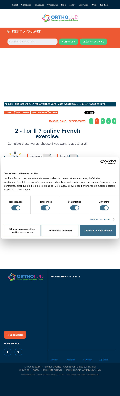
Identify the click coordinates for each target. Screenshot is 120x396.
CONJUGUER (68, 41)
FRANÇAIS (53, 121)
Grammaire (39, 5)
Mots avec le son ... (68, 104)
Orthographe (52, 5)
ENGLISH (63, 121)
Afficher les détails (100, 219)
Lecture (72, 5)
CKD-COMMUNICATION (88, 369)
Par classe (104, 5)
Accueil (15, 5)
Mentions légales (33, 366)
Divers (94, 5)
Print (9, 113)
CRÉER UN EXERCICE (93, 41)
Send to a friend (22, 113)
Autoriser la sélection (60, 230)
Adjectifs (71, 359)
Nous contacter (15, 334)
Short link (53, 113)
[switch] (45, 207)
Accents (54, 359)
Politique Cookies (52, 366)
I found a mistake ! (39, 113)
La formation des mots (44, 104)
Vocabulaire (83, 5)
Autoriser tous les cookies (98, 230)
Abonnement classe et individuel (79, 366)
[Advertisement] (60, 246)
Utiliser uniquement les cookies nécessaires (22, 230)
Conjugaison (26, 5)
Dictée (63, 5)
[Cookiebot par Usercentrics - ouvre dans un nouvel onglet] (102, 162)
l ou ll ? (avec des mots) (92, 104)
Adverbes (87, 359)
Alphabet (103, 359)
